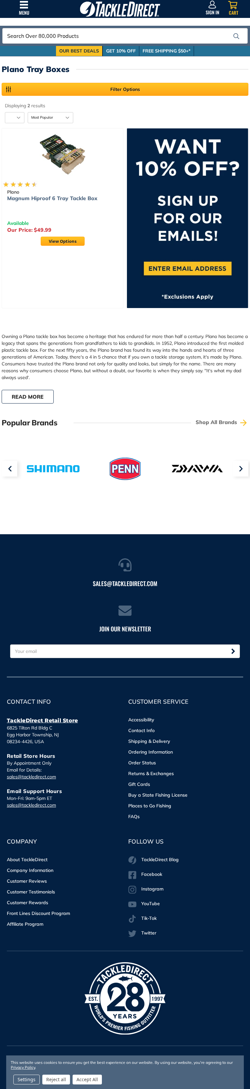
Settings (26, 1079)
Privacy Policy (23, 1067)
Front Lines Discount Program (38, 913)
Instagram (152, 889)
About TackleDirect (27, 859)
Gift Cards (139, 784)
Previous (9, 469)
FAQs (134, 816)
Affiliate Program (25, 924)
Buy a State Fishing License (158, 795)
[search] (236, 36)
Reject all (56, 1079)
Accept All (87, 1079)
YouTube (150, 903)
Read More (28, 396)
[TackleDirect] (120, 9)
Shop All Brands (217, 422)
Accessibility (141, 720)
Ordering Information (150, 752)
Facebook (151, 874)
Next (240, 469)
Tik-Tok (149, 918)
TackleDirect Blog (160, 859)
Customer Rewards (27, 902)
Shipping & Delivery (149, 741)
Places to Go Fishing (149, 806)
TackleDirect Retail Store (42, 720)
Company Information (30, 870)
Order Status (142, 763)
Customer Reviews (27, 881)
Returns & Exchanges (151, 773)
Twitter (148, 933)
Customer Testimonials (31, 892)
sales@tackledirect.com (31, 777)
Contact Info (141, 730)
